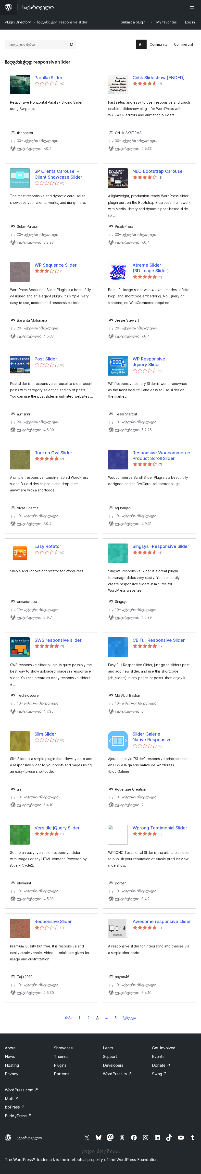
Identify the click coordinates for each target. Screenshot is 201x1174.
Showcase (63, 1047)
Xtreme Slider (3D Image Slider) (151, 267)
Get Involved (164, 1047)
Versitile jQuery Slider (57, 827)
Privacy (11, 1073)
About (10, 1047)
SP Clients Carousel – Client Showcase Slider (58, 174)
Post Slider (46, 358)
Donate (161, 1065)
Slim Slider (45, 734)
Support (110, 1056)
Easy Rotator (48, 546)
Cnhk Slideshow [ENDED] (159, 77)
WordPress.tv (117, 1073)
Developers (113, 1065)
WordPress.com (21, 1089)
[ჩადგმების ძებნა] (71, 44)
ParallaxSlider (49, 77)
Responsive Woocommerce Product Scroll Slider (161, 455)
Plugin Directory (18, 22)
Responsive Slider (53, 921)
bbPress (15, 1107)
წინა (68, 1018)
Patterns (61, 1073)
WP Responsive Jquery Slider (149, 361)
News (10, 1056)
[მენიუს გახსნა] (193, 7)
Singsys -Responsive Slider (161, 546)
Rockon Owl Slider (53, 452)
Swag (159, 1073)
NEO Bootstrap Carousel (158, 171)
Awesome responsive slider (162, 921)
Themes (61, 1056)
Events (158, 1056)
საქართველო (29, 1137)
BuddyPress (18, 1115)
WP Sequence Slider (56, 265)
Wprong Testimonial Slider (160, 827)
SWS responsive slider (58, 640)
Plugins (60, 1065)
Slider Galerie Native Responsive (152, 736)
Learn (108, 1047)
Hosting (12, 1065)
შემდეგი (129, 1018)
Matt (12, 1098)
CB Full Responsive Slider (159, 640)
